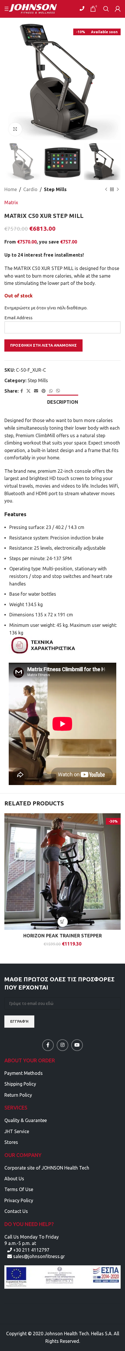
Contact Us (16, 1211)
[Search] (106, 9)
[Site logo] (36, 8)
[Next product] (118, 189)
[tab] (62, 401)
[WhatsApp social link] (50, 391)
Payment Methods (23, 1073)
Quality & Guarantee (25, 1120)
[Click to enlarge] (15, 129)
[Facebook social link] (22, 391)
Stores (11, 1142)
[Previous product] (106, 189)
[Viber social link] (58, 391)
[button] (63, 922)
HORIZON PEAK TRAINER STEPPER (62, 935)
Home (10, 189)
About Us (14, 1178)
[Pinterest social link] (43, 391)
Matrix (11, 202)
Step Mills (55, 189)
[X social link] (28, 391)
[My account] (118, 9)
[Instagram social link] (62, 1045)
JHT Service (16, 1131)
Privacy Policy (18, 1200)
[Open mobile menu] (7, 9)
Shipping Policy (20, 1084)
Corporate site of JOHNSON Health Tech (46, 1167)
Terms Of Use (18, 1189)
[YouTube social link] (77, 1045)
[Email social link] (36, 391)
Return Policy (18, 1095)
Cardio (30, 189)
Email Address (18, 317)
